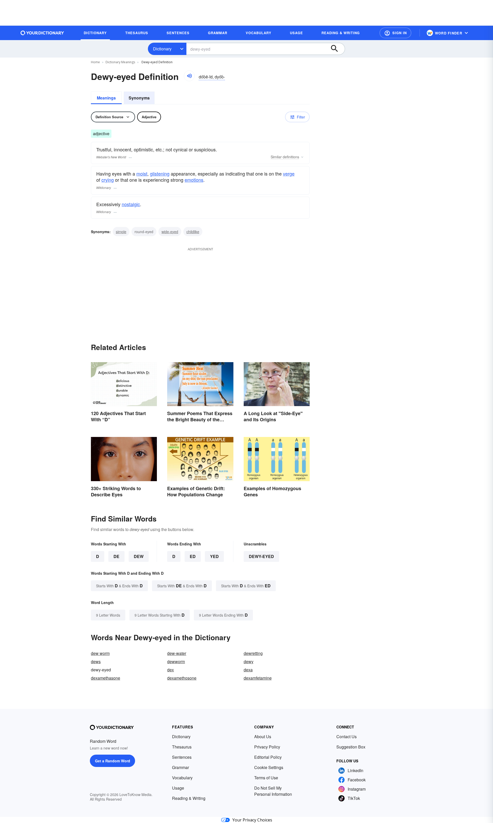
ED (193, 556)
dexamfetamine (258, 678)
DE (116, 556)
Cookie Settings (268, 767)
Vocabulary (182, 778)
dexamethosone (181, 678)
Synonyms (139, 98)
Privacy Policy (267, 747)
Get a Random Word (112, 760)
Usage (178, 788)
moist (141, 173)
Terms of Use (266, 778)
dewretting (253, 653)
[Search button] (337, 48)
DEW (139, 556)
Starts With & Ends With (119, 586)
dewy (248, 661)
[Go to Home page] (42, 33)
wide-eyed (170, 231)
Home (95, 62)
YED (214, 556)
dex (170, 670)
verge (289, 173)
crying (107, 179)
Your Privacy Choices (252, 820)
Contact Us (346, 736)
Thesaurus (182, 747)
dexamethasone (105, 678)
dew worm (100, 653)
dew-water (176, 653)
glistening (159, 173)
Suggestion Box (350, 747)
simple (121, 231)
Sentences (182, 757)
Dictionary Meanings (120, 62)
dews (96, 661)
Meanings (106, 98)
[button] (395, 33)
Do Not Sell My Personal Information (273, 791)
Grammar (180, 767)
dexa (248, 670)
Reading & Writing (188, 798)
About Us (262, 736)
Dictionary (162, 49)
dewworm (176, 661)
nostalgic (131, 204)
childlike (192, 231)
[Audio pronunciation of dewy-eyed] (189, 75)
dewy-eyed (261, 556)
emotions (194, 179)
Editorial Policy (268, 757)
